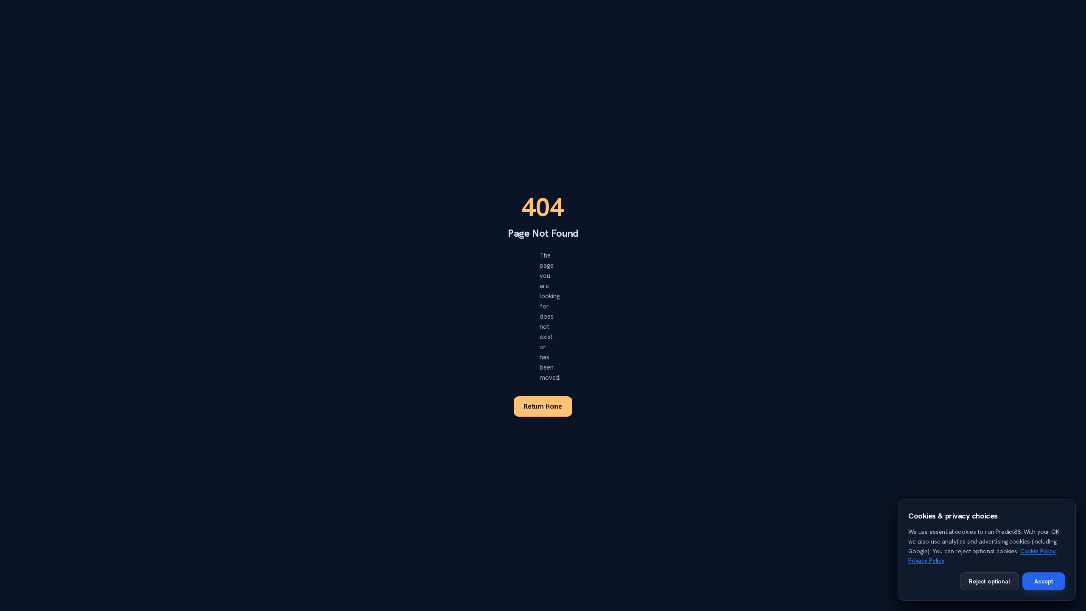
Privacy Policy (926, 560)
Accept (1043, 581)
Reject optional (989, 581)
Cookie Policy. (1038, 551)
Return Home (543, 406)
